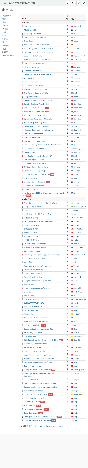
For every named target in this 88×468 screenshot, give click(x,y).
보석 (4, 32)
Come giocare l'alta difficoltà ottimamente (42, 416)
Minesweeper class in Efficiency (36, 148)
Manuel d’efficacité (31, 310)
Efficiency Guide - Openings (35, 171)
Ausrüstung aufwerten (32, 347)
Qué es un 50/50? (31, 379)
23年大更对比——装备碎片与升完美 (38, 362)
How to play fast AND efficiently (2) (38, 156)
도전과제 (6, 45)
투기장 (5, 29)
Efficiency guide (30, 26)
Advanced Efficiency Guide (36, 108)
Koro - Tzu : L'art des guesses (36, 318)
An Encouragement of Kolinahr (35, 344)
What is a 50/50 (30, 30)
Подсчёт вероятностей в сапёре (37, 266)
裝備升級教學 (29, 284)
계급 (4, 48)
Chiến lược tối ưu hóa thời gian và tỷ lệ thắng (43, 340)
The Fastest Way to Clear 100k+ (39, 174)
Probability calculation (32, 33)
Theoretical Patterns (32, 137)
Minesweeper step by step (34, 115)
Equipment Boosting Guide (34, 63)
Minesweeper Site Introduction (36, 321)
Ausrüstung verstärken (33, 332)
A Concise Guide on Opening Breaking (38, 130)
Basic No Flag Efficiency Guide (35, 122)
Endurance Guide (30, 152)
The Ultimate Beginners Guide (36, 93)
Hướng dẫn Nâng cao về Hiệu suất (39, 370)
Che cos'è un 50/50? (34, 402)
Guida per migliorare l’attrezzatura (39, 420)
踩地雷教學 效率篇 (31, 217)
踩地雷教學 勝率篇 (31, 229)
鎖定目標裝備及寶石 (31, 240)
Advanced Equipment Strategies (36, 111)
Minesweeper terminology (34, 85)
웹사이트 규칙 (8, 55)
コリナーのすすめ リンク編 (34, 258)
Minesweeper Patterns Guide (35, 89)
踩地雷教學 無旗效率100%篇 (35, 247)
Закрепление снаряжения (34, 251)
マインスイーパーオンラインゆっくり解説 (40, 203)
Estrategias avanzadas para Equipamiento (40, 383)
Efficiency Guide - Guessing (37, 182)
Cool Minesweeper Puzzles (34, 134)
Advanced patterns (31, 67)
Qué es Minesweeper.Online (35, 398)
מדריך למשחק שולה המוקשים (34, 303)
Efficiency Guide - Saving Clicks (36, 167)
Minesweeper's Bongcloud (34, 141)
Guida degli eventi (33, 413)
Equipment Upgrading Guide (35, 37)
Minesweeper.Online (22, 2)
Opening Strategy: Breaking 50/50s (38, 100)
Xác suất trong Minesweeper (35, 243)
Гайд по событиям (31, 225)
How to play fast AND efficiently (36, 126)
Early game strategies (32, 71)
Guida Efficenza (32, 405)
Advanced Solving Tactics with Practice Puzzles (42, 145)
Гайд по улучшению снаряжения (37, 281)
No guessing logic (31, 82)
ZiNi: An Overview (31, 178)
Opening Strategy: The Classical (36, 104)
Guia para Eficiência (31, 299)
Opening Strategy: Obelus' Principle (38, 119)
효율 (4, 22)
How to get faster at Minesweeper (38, 74)
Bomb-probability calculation (35, 163)
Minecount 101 (29, 78)
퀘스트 (5, 42)
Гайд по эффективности (34, 206)
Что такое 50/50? (31, 236)
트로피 (5, 25)
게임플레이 (6, 15)
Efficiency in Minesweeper (34, 185)
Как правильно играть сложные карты (39, 221)
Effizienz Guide (30, 314)
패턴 (4, 19)
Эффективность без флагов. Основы (39, 358)
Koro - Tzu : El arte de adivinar (38, 394)
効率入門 (27, 210)
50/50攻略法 (29, 262)
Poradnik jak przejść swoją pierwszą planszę (41, 255)
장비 (4, 35)
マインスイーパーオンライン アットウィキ (41, 214)
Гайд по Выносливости (33, 273)
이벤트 (5, 39)
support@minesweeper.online (52, 426)
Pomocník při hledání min (33, 277)
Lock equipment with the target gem (38, 52)
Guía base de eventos (32, 366)
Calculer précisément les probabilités (38, 329)
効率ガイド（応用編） (34, 325)
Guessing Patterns (31, 189)
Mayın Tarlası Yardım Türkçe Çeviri (37, 355)
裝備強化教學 (29, 295)
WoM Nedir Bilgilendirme (33, 269)
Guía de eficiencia (30, 336)
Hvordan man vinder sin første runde (38, 288)
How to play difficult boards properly (38, 48)
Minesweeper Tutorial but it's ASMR (38, 59)
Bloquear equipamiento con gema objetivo (40, 387)
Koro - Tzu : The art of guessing (36, 45)
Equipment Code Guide (33, 56)
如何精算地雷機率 (30, 232)
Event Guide (28, 41)
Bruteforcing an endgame (34, 159)
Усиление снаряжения (33, 307)
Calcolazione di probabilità (36, 409)
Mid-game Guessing (32, 96)
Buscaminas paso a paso (33, 390)
